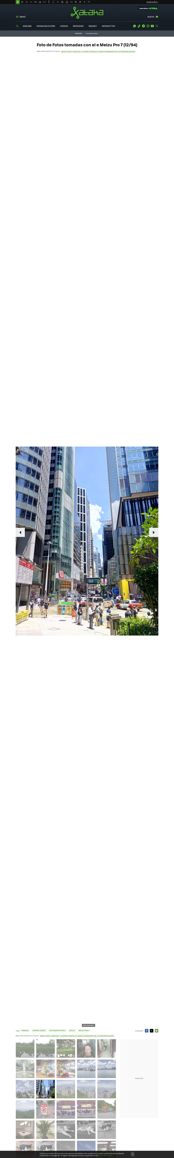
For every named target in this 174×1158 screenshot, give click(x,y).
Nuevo (151, 16)
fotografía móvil (57, 1030)
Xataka (87, 12)
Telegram (143, 26)
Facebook (146, 1030)
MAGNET (93, 25)
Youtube (152, 26)
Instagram (147, 26)
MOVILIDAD (78, 25)
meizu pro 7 (84, 1030)
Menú (23, 16)
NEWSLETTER (108, 25)
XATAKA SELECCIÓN (46, 25)
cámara (25, 1030)
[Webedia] (152, 2)
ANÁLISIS (27, 25)
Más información (106, 1155)
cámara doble (39, 1030)
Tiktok (138, 26)
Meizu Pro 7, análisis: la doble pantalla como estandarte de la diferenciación (98, 51)
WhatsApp (134, 26)
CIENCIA (64, 25)
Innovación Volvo (92, 33)
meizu (72, 1030)
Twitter (156, 26)
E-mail (156, 1030)
